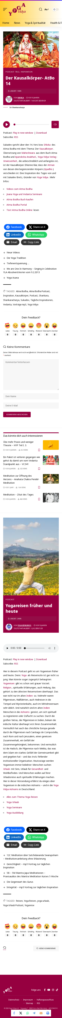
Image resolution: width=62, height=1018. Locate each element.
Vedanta (7, 304)
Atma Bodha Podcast (39, 291)
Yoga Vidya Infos (24, 625)
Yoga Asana (13, 277)
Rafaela (21, 98)
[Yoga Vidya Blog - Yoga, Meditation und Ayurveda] (17, 9)
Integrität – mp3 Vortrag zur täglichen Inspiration (32, 887)
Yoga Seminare (14, 807)
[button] (6, 9)
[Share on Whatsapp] (27, 1013)
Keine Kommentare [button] (47, 948)
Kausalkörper (46, 148)
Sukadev (25, 300)
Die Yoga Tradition (16, 257)
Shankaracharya (11, 300)
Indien (29, 695)
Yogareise (29, 905)
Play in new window (23, 132)
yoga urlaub (43, 900)
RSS (16, 137)
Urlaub (6, 768)
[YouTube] (49, 990)
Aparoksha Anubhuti (25, 156)
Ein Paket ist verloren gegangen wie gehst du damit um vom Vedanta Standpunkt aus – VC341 (21, 460)
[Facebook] (44, 990)
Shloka (47, 144)
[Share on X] (21, 1013)
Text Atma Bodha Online (19, 209)
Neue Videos (13, 252)
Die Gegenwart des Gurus (20, 881)
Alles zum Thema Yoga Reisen (22, 796)
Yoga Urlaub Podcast (13, 905)
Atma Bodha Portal (17, 204)
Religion (7, 687)
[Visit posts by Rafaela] (9, 99)
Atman (51, 164)
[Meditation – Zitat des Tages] (51, 497)
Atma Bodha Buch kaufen (20, 199)
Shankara (43, 295)
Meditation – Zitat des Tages (18, 494)
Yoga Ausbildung (15, 812)
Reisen (19, 900)
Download (41, 132)
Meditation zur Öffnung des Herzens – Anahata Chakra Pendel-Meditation (21, 479)
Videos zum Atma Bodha (19, 188)
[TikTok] (57, 990)
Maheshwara (28, 152)
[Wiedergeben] (6, 124)
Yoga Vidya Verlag (47, 156)
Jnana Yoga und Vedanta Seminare (24, 194)
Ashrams (25, 711)
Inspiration (8, 295)
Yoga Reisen (30, 900)
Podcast (10, 72)
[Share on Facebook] (14, 1013)
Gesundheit (37, 768)
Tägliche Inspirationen (42, 300)
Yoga (24, 675)
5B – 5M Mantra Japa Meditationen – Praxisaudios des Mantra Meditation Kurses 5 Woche (30, 874)
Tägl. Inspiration (23, 72)
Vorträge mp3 (19, 304)
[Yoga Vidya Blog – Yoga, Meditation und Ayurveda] (7, 990)
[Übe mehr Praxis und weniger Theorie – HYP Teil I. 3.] (51, 445)
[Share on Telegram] (34, 1013)
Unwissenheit (10, 160)
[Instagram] (53, 990)
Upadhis (48, 169)
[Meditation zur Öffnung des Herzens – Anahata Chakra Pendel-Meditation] (51, 479)
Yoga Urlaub (13, 802)
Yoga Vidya (42, 177)
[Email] (41, 1013)
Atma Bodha (22, 291)
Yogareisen (8, 683)
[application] (31, 124)
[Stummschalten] (55, 124)
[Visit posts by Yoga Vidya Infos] (9, 627)
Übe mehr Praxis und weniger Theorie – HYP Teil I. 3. (18, 443)
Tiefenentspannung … (18, 263)
